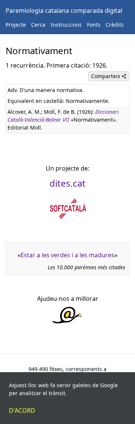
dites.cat (68, 183)
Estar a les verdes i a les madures (67, 255)
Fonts (93, 24)
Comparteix (106, 76)
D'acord (22, 410)
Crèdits (115, 24)
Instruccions (66, 24)
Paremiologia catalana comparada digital (64, 10)
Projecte (16, 24)
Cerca (38, 24)
